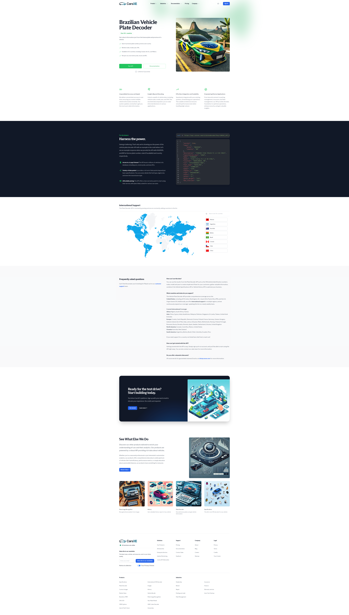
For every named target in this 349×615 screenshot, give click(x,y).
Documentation (155, 66)
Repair (177, 589)
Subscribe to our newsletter (145, 560)
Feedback (178, 556)
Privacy (216, 545)
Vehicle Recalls (152, 593)
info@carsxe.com (204, 358)
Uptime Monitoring (162, 556)
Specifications (123, 582)
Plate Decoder (123, 585)
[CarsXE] (128, 4)
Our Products (161, 545)
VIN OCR (121, 600)
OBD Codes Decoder (153, 604)
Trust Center (217, 556)
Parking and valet (180, 593)
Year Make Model (152, 600)
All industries (160, 548)
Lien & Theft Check (124, 608)
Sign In (226, 3)
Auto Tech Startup (209, 593)
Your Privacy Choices (147, 565)
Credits (216, 552)
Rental (177, 585)
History (150, 589)
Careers (197, 552)
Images (150, 585)
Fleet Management (181, 597)
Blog (196, 548)
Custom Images (123, 589)
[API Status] (136, 545)
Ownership (151, 608)
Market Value (125, 469)
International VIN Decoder (155, 582)
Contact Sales (179, 552)
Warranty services (209, 589)
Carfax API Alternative (163, 560)
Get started (132, 408)
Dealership (179, 582)
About (196, 545)
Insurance (207, 582)
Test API (130, 66)
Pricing (187, 3)
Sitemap (197, 556)
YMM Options (123, 604)
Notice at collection (125, 565)
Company (194, 3)
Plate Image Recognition (154, 597)
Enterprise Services (162, 552)
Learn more (143, 408)
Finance (206, 585)
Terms (215, 548)
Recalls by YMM (123, 597)
